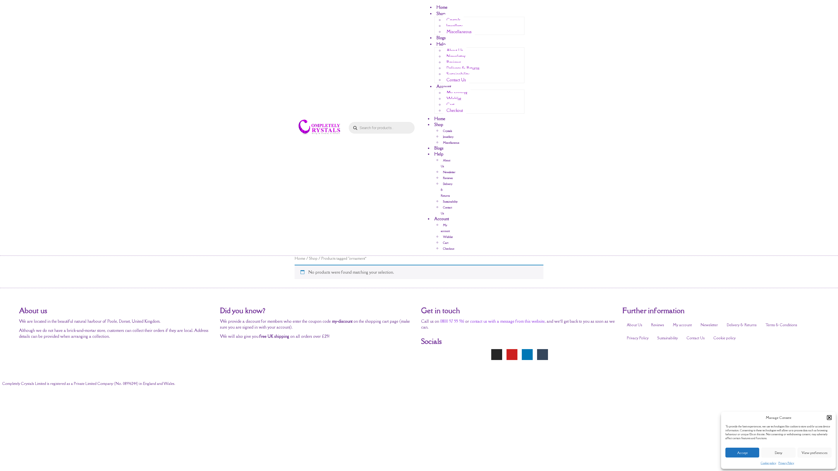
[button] (829, 417)
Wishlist (453, 98)
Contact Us (456, 79)
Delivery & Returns (462, 68)
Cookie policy (768, 463)
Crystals (453, 19)
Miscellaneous (459, 31)
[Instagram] (496, 354)
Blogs (441, 37)
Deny (778, 453)
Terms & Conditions (781, 325)
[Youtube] (512, 354)
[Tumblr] (542, 354)
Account (443, 86)
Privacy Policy (786, 463)
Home (441, 7)
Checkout (454, 110)
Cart (450, 104)
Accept (742, 453)
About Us (454, 50)
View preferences (814, 453)
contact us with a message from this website (507, 321)
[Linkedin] (527, 354)
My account (456, 92)
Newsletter (455, 56)
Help (441, 44)
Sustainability (457, 74)
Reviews (453, 62)
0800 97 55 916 (452, 321)
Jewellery (454, 25)
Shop (440, 13)
